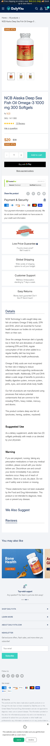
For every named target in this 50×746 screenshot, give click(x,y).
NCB (8, 113)
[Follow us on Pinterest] (17, 676)
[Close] (48, 724)
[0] (46, 8)
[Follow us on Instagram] (12, 676)
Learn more (21, 735)
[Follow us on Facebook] (3, 676)
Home (4, 18)
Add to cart (36, 155)
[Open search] (36, 8)
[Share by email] (44, 193)
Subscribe (9, 656)
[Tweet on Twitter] (38, 193)
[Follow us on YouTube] (22, 676)
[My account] (41, 8)
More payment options (25, 171)
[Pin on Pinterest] (33, 193)
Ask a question (11, 128)
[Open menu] (3, 9)
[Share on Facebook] (28, 193)
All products (13, 18)
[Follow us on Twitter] (8, 676)
